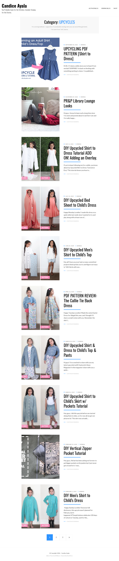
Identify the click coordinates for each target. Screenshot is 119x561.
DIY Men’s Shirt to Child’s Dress (77, 497)
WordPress (70, 555)
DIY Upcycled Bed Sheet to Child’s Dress (80, 202)
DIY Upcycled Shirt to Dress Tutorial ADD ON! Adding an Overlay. (80, 153)
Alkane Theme (50, 555)
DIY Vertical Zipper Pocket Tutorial (78, 450)
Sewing (83, 44)
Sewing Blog (105, 8)
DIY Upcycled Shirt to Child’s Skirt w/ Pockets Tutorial (79, 401)
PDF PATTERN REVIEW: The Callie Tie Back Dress (80, 300)
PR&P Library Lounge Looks (79, 103)
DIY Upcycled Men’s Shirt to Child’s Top (78, 252)
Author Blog (93, 8)
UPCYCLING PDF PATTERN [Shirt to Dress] (77, 54)
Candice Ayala (14, 5)
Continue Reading (73, 74)
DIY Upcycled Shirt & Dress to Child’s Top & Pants (80, 350)
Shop (115, 8)
